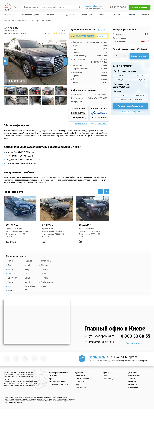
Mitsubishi (46, 261)
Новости (131, 15)
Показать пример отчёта (132, 112)
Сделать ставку (139, 56)
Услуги (131, 378)
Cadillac (11, 273)
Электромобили (52, 15)
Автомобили (81, 376)
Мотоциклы (80, 382)
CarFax (105, 376)
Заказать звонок (139, 7)
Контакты (146, 15)
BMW (10, 269)
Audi (10, 265)
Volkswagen (47, 282)
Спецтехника (81, 388)
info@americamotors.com (101, 342)
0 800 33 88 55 (118, 7)
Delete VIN (101, 30)
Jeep (27, 269)
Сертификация (109, 379)
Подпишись (97, 357)
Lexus (27, 278)
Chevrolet (12, 278)
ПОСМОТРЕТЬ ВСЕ (16, 81)
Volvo (43, 286)
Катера (79, 385)
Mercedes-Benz (30, 288)
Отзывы (117, 15)
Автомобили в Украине (29, 15)
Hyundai (28, 261)
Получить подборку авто (131, 106)
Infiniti (27, 265)
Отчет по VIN (101, 36)
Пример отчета (81, 124)
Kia (26, 273)
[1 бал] (54, 33)
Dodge (11, 282)
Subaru (44, 269)
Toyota (44, 278)
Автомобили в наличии (58, 381)
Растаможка (86, 15)
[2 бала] (55, 33)
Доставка (70, 15)
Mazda (28, 282)
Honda (11, 290)
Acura (10, 261)
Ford (10, 286)
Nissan (44, 265)
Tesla (43, 273)
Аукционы (53, 379)
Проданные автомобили (58, 384)
